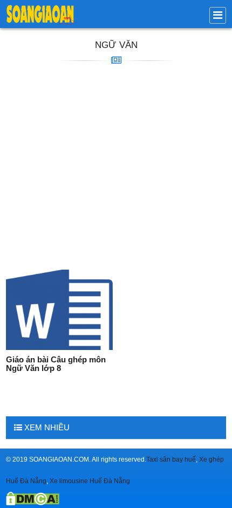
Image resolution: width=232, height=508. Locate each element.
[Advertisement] (116, 167)
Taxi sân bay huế (171, 459)
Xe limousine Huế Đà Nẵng (90, 481)
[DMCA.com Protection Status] (32, 502)
